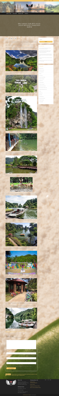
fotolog (40, 73)
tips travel (40, 94)
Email (7, 356)
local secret (41, 75)
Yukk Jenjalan (41, 101)
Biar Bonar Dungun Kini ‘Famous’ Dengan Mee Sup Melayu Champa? (16, 331)
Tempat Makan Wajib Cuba (43, 87)
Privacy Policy (32, 384)
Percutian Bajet (41, 82)
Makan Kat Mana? (41, 78)
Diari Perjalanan (41, 71)
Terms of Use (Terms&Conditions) (33, 382)
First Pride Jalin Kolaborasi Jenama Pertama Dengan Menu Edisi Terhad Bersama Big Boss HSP (45, 55)
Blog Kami (15, 13)
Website (7, 361)
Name (7, 351)
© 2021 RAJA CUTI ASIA (26, 394)
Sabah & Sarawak (41, 84)
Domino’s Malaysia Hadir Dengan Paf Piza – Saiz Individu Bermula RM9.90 (45, 48)
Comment (8, 339)
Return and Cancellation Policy (35, 387)
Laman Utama (8, 13)
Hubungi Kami (20, 13)
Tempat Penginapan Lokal (43, 89)
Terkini (40, 91)
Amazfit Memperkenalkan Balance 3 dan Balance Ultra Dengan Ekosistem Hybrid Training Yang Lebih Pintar (45, 51)
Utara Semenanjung (42, 98)
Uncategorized (41, 96)
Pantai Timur (41, 80)
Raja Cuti (29, 11)
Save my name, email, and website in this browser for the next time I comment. (20, 366)
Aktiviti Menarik (41, 68)
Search (46, 41)
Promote (26, 13)
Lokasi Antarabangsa (42, 77)
